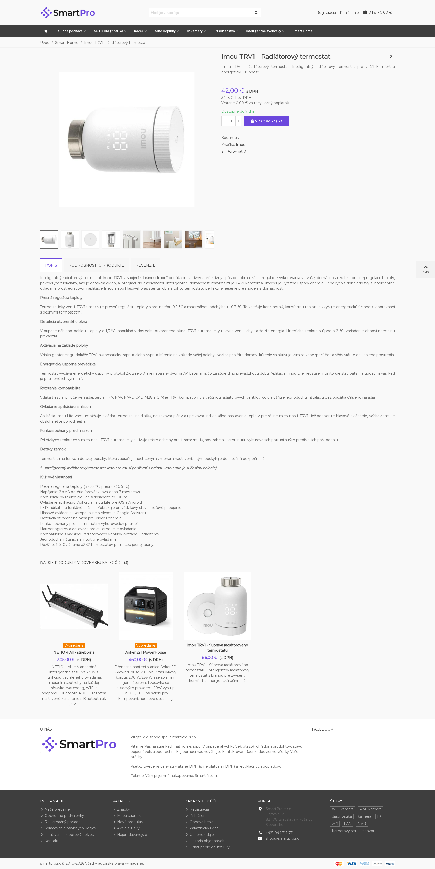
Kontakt (52, 841)
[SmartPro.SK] (67, 13)
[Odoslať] (256, 12)
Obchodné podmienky (64, 815)
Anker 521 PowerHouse (145, 652)
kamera (364, 816)
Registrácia (199, 809)
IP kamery (195, 31)
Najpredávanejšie (132, 834)
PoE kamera (370, 809)
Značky (123, 809)
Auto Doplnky (165, 31)
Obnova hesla (201, 822)
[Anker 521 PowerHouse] (145, 606)
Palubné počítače (69, 31)
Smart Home (302, 31)
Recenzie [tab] (145, 265)
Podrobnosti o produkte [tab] (96, 265)
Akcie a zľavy (128, 828)
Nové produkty (130, 822)
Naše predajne (57, 809)
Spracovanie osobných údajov (70, 828)
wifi (335, 823)
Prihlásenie (199, 815)
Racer (138, 31)
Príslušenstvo (224, 31)
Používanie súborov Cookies (69, 834)
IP (379, 816)
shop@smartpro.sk (282, 838)
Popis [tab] (51, 265)
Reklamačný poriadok (64, 822)
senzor (368, 831)
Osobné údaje (202, 834)
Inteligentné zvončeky (263, 31)
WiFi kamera (343, 809)
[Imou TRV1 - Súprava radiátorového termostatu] (391, 56)
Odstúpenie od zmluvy (210, 847)
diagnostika (342, 816)
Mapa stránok (129, 815)
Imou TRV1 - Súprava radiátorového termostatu (217, 648)
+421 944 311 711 (280, 833)
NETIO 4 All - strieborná (73, 652)
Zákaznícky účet (204, 828)
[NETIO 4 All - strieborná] (74, 606)
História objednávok (207, 841)
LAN (348, 823)
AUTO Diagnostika (108, 31)
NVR (362, 823)
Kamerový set (344, 831)
